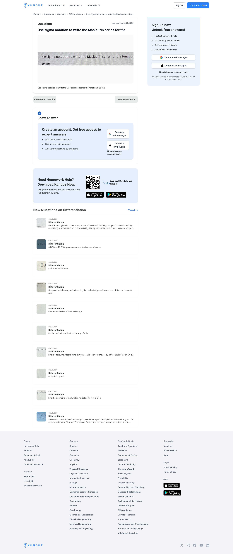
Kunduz (37, 14)
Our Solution (54, 5)
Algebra (73, 446)
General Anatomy (126, 483)
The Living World (126, 469)
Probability (123, 478)
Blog (166, 455)
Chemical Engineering (80, 519)
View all (131, 210)
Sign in (179, 5)
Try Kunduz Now (198, 5)
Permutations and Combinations (133, 524)
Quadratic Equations (127, 446)
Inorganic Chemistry (79, 478)
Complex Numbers (126, 515)
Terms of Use (170, 472)
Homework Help (31, 446)
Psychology (75, 510)
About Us (92, 5)
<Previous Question (45, 99)
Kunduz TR (29, 460)
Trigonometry (124, 519)
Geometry (74, 460)
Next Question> (126, 99)
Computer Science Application (84, 496)
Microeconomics (78, 487)
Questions (49, 14)
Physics (73, 464)
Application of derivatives (130, 501)
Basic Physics (124, 473)
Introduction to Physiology (130, 528)
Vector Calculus (125, 496)
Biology (73, 483)
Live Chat (28, 481)
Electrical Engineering (80, 524)
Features (74, 5)
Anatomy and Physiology (81, 528)
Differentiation (76, 14)
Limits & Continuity (127, 464)
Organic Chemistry (79, 473)
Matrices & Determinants (129, 492)
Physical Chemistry (79, 469)
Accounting (75, 501)
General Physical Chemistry (131, 487)
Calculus (61, 14)
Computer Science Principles (84, 492)
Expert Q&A (29, 476)
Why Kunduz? (170, 451)
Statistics (74, 455)
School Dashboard (33, 486)
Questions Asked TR (33, 464)
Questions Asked (32, 455)
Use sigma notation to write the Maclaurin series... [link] (110, 14)
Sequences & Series (127, 455)
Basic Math (123, 460)
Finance (73, 505)
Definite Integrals (126, 505)
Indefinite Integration (128, 533)
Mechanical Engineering (81, 515)
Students (28, 451)
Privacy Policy (175, 79)
